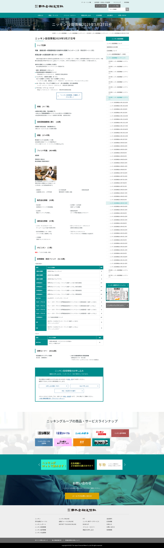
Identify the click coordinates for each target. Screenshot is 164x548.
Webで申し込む (84, 386)
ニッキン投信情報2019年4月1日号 (118, 226)
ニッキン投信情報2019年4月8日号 (118, 223)
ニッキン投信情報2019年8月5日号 (118, 169)
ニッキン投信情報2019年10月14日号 (119, 136)
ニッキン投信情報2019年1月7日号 (118, 267)
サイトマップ (117, 2)
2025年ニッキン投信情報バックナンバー (118, 67)
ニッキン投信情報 (61, 33)
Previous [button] (39, 464)
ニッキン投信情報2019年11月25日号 (119, 116)
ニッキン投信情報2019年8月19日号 (118, 163)
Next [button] (124, 464)
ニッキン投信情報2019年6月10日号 (118, 196)
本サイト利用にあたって (41, 540)
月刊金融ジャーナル (41, 521)
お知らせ (40, 15)
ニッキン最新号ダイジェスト (117, 285)
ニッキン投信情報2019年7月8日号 (118, 183)
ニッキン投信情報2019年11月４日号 (119, 126)
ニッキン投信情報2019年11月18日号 (119, 119)
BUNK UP (86, 524)
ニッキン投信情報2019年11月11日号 (119, 122)
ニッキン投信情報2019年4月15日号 (118, 220)
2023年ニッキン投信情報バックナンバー (118, 77)
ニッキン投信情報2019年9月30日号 (118, 142)
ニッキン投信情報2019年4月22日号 (118, 216)
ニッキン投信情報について (114, 43)
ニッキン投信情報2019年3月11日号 (118, 236)
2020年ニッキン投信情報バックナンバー (118, 93)
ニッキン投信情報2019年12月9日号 (118, 109)
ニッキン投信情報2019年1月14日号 (118, 263)
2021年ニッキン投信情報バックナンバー (118, 88)
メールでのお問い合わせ (82, 496)
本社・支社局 (67, 396)
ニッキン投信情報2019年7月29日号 (118, 173)
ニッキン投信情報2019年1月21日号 (118, 260)
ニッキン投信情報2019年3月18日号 (118, 233)
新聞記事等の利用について (72, 540)
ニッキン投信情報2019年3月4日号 (118, 240)
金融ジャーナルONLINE (66, 521)
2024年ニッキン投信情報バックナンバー (118, 72)
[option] (54, 465)
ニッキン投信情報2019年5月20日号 (118, 206)
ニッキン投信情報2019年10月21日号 (119, 132)
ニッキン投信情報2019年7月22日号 (118, 176)
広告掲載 (99, 15)
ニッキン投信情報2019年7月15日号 (118, 179)
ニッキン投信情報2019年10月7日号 (118, 139)
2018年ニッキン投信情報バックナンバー (118, 271)
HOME (54, 33)
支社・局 (70, 379)
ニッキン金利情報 (40, 530)
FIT (84, 519)
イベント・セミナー (70, 15)
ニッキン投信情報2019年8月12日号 (118, 166)
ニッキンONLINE (101, 6)
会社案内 (110, 15)
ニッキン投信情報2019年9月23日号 (118, 146)
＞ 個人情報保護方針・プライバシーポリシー (52, 398)
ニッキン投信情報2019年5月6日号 (118, 213)
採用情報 (126, 2)
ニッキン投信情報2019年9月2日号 (118, 156)
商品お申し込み (86, 15)
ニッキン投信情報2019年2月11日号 (118, 250)
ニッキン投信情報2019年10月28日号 (119, 129)
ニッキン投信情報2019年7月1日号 (118, 186)
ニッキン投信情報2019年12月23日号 (119, 102)
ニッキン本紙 (114, 6)
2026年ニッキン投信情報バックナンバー (118, 62)
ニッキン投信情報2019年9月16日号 (118, 149)
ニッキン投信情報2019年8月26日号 (118, 159)
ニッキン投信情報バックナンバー (77, 33)
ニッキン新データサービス (91, 521)
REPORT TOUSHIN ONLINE (67, 524)
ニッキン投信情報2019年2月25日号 (118, 243)
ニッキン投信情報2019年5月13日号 (118, 210)
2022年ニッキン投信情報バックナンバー (118, 82)
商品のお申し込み (88, 530)
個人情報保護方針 (57, 540)
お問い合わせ (122, 15)
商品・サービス (53, 15)
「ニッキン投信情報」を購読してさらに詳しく (70, 96)
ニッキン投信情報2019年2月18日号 (118, 246)
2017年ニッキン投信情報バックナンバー (118, 276)
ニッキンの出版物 (40, 532)
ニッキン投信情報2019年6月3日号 (118, 199)
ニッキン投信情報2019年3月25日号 (118, 230)
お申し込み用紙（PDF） (53, 386)
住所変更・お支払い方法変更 (102, 2)
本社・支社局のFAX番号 (68, 391)
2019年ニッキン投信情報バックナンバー (98, 33)
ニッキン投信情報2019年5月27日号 (118, 203)
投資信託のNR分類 (112, 47)
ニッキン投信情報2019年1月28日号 (118, 257)
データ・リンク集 (86, 2)
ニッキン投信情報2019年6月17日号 (118, 193)
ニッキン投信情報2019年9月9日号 (118, 153)
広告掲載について (112, 51)
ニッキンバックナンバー (115, 305)
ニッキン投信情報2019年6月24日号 (118, 189)
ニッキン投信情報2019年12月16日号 (119, 106)
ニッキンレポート (40, 524)
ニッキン (37, 519)
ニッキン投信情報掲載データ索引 (116, 54)
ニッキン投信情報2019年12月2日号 (118, 112)
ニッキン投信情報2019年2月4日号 (118, 253)
